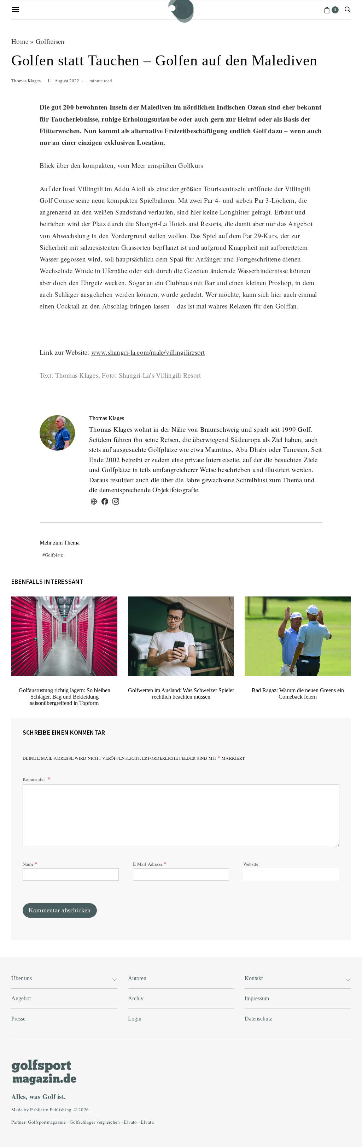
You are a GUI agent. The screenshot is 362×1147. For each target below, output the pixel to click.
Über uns (21, 978)
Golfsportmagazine (47, 1122)
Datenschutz (258, 1019)
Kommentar (34, 779)
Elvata (147, 1122)
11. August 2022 (63, 80)
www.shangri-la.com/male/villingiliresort (148, 352)
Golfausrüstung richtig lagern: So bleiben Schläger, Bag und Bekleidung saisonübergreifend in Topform (64, 696)
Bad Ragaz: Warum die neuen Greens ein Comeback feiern (298, 693)
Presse (18, 1019)
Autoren (137, 978)
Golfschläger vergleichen (95, 1122)
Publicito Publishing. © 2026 (59, 1109)
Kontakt (254, 978)
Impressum (257, 998)
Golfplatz (54, 555)
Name (30, 863)
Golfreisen (50, 41)
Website (250, 864)
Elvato (130, 1122)
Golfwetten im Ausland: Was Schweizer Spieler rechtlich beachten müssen (181, 693)
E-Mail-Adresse (150, 863)
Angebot (21, 998)
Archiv (136, 998)
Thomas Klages (26, 80)
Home (19, 41)
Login (134, 1019)
